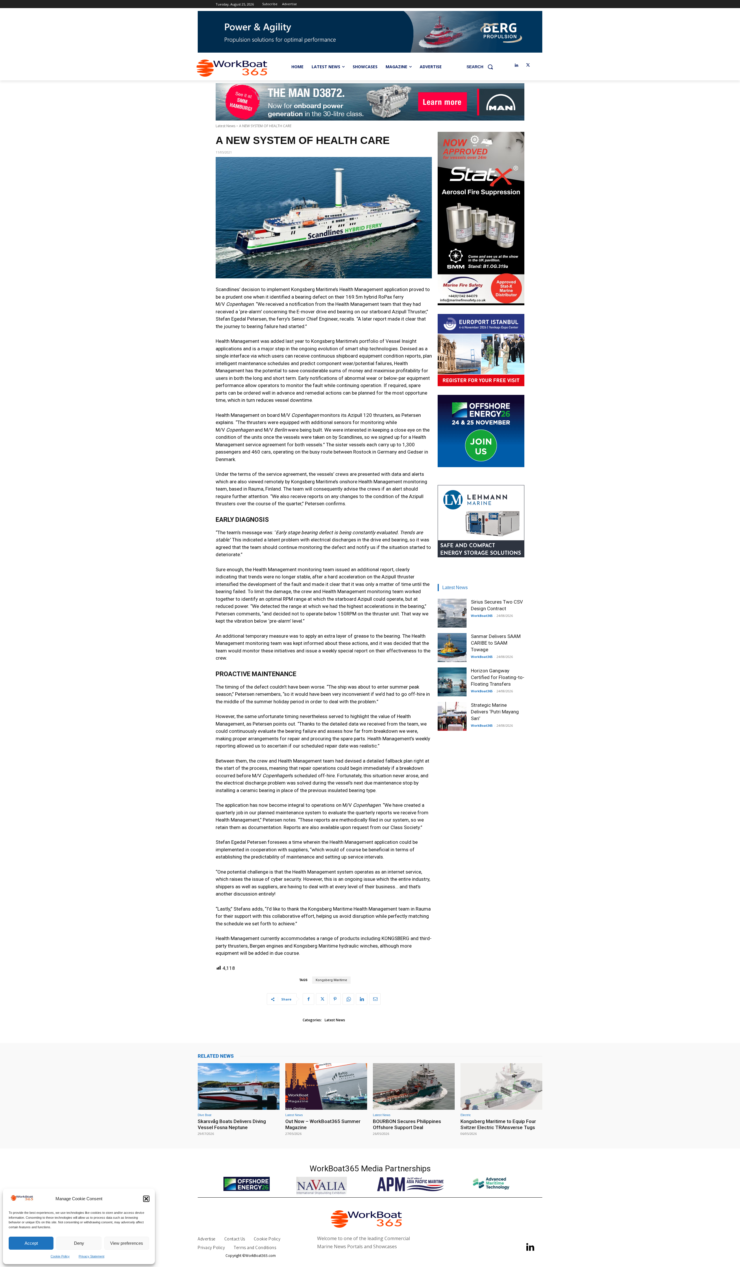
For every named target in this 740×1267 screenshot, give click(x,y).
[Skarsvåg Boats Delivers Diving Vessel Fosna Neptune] (239, 1086)
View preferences (126, 1243)
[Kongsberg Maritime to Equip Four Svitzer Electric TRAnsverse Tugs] (501, 1086)
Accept (31, 1243)
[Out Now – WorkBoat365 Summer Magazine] (326, 1086)
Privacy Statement (91, 1256)
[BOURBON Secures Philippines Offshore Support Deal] (414, 1086)
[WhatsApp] (348, 999)
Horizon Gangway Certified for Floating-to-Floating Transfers (497, 677)
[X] (528, 65)
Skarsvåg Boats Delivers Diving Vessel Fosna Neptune (232, 1124)
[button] (146, 1199)
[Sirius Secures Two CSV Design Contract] (452, 613)
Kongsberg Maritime (331, 980)
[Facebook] (308, 999)
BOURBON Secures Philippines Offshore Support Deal (407, 1124)
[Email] (375, 999)
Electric (465, 1115)
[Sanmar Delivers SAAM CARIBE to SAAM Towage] (452, 647)
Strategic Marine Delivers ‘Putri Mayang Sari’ (495, 711)
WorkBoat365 (482, 615)
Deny (79, 1243)
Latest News (225, 125)
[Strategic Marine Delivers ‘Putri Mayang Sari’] (452, 716)
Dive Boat (204, 1115)
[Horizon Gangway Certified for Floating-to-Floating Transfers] (452, 681)
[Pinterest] (335, 999)
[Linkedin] (516, 65)
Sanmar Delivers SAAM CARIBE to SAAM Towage (496, 642)
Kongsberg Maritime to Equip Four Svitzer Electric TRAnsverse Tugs (498, 1124)
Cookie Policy (60, 1256)
